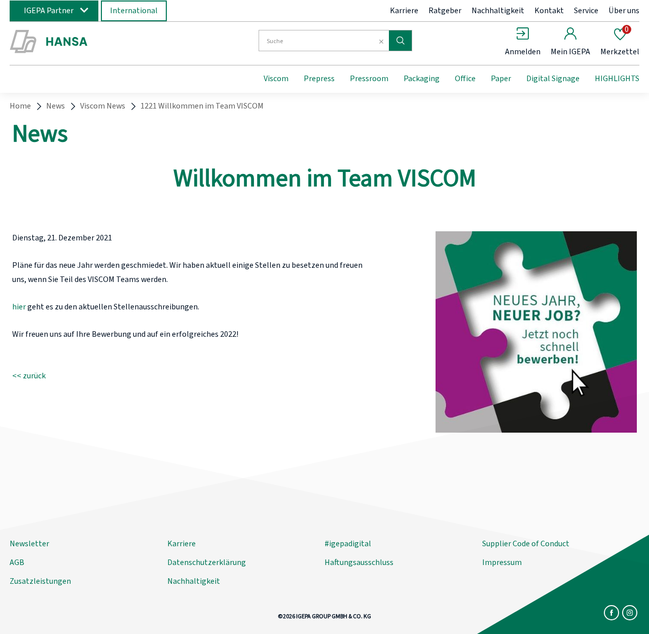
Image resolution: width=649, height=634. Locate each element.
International (134, 10)
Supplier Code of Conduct (525, 543)
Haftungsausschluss (358, 562)
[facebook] (611, 612)
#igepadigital (347, 543)
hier (19, 306)
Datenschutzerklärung (206, 562)
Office (465, 78)
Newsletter (29, 543)
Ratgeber (444, 10)
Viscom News (102, 106)
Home (20, 106)
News (55, 106)
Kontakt (549, 10)
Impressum (502, 562)
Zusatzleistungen (40, 581)
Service (586, 10)
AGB (17, 562)
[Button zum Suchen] (400, 40)
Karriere (404, 10)
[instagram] (629, 612)
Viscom (276, 78)
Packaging (422, 78)
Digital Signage (553, 78)
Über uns (623, 10)
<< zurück (29, 375)
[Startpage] (93, 42)
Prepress (319, 78)
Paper (501, 78)
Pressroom (369, 78)
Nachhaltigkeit (498, 10)
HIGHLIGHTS (617, 78)
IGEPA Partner (49, 10)
